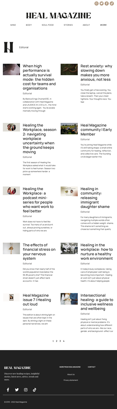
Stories (68, 25)
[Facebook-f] (107, 3)
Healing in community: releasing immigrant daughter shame (95, 197)
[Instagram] (96, 3)
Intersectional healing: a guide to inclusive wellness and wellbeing (97, 302)
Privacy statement (71, 380)
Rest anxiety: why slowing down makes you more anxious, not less (96, 72)
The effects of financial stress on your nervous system (39, 251)
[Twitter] (102, 3)
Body (29, 25)
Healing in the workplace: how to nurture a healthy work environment (97, 251)
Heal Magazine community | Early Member (96, 129)
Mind (13, 25)
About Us (70, 374)
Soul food (48, 25)
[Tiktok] (112, 3)
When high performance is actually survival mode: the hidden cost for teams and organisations (39, 77)
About (86, 25)
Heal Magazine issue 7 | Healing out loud (37, 300)
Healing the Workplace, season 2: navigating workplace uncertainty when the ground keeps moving (39, 138)
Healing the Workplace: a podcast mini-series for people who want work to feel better (38, 199)
